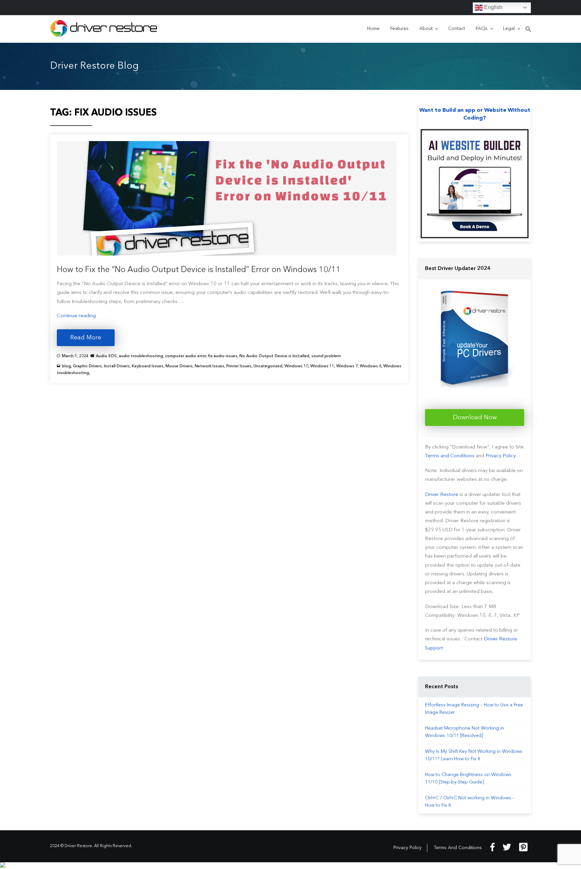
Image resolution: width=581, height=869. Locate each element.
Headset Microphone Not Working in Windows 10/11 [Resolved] (464, 732)
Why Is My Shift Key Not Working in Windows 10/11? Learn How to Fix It (473, 755)
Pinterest (523, 847)
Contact (456, 28)
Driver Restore (441, 494)
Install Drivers (117, 366)
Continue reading (76, 316)
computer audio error (185, 356)
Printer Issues (238, 366)
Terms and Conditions (449, 456)
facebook (492, 847)
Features (399, 28)
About (426, 28)
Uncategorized (268, 366)
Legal (509, 28)
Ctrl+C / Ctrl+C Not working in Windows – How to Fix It (469, 802)
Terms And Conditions (458, 847)
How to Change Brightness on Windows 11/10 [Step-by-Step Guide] (468, 778)
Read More (85, 338)
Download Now (475, 417)
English (492, 7)
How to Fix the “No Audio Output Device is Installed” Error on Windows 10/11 (199, 270)
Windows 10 (296, 366)
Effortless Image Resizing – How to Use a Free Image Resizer (474, 709)
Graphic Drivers (87, 366)
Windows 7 (347, 366)
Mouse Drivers (179, 366)
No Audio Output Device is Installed (274, 356)
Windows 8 (370, 366)
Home (373, 28)
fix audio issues (222, 356)
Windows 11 (322, 366)
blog (66, 366)
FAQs (482, 28)
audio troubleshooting (141, 356)
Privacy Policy (500, 456)
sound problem (326, 356)
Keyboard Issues (147, 366)
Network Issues (209, 366)
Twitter (506, 847)
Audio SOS (106, 356)
